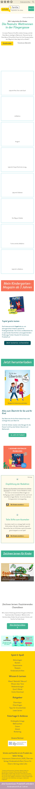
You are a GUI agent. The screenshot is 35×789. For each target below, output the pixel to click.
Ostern (17, 726)
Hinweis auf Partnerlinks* (28, 17)
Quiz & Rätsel (17, 689)
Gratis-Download (17, 692)
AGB (23, 758)
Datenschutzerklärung (8, 579)
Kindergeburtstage (17, 721)
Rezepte (17, 668)
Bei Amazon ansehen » (17, 504)
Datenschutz (16, 758)
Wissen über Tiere (17, 684)
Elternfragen (17, 705)
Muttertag (17, 732)
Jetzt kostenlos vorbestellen (17, 343)
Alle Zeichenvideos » (17, 626)
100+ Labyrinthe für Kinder (17, 21)
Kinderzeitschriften (25, 2)
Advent (17, 729)
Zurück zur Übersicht (24, 43)
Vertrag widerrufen (20, 764)
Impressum (6, 758)
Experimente (17, 665)
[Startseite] (12, 11)
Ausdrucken (7, 43)
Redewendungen (17, 687)
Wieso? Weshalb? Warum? (17, 681)
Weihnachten (17, 724)
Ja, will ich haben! (17, 435)
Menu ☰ (31, 8)
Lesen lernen (17, 710)
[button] (17, 572)
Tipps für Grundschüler (17, 708)
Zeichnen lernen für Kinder (17, 554)
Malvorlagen (17, 660)
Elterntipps (17, 702)
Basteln (17, 663)
